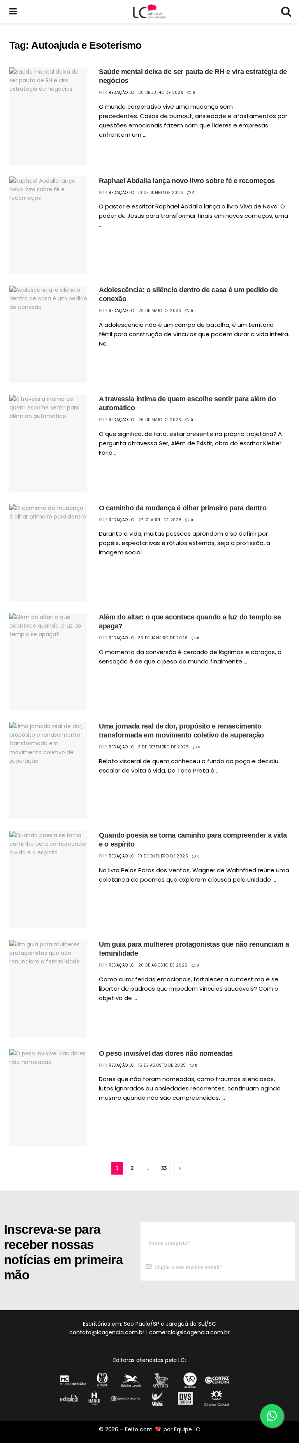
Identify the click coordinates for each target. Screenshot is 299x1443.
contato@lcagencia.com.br (106, 1332)
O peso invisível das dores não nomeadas (166, 1053)
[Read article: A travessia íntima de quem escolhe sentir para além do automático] (48, 443)
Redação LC (121, 92)
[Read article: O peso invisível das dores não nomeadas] (48, 1098)
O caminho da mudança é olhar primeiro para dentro (182, 508)
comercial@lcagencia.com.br (189, 1332)
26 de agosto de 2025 (163, 965)
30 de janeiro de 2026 (163, 638)
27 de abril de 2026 (160, 520)
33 (164, 1168)
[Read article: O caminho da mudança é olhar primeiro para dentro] (48, 552)
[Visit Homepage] (149, 11)
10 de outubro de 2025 (163, 856)
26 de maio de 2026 (159, 420)
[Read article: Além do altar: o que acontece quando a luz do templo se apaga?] (48, 661)
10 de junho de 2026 (160, 193)
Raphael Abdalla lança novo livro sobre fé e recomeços (187, 181)
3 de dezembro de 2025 (163, 747)
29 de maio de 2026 (159, 311)
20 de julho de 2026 (161, 92)
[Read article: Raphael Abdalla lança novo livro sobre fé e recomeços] (48, 225)
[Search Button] (286, 11)
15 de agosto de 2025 (162, 1065)
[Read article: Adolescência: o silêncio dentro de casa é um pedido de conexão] (48, 334)
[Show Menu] (13, 11)
